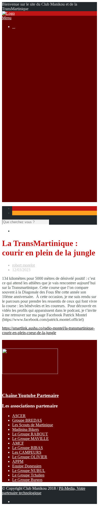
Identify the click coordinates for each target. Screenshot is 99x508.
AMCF (18, 443)
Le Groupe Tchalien (28, 475)
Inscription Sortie (36, 104)
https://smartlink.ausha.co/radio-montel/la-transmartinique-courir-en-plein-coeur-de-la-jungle (48, 330)
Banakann (30, 154)
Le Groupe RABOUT (30, 434)
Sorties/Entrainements (29, 99)
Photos (27, 177)
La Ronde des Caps (38, 85)
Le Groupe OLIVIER (29, 457)
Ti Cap (27, 136)
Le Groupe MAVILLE (30, 438)
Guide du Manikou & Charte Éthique (52, 58)
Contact (18, 195)
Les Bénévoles (34, 44)
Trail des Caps (33, 163)
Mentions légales (35, 62)
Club (16, 40)
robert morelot (23, 265)
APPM (17, 461)
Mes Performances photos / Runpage (51, 186)
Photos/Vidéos (23, 172)
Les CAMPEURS (26, 452)
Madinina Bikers (25, 429)
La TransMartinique (38, 76)
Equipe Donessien (26, 466)
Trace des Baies (34, 168)
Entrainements (33, 117)
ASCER (19, 416)
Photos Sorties (33, 108)
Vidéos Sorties (33, 113)
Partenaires (21, 190)
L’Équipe (29, 53)
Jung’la (28, 149)
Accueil (18, 35)
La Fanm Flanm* (36, 140)
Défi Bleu (30, 158)
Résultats (19, 122)
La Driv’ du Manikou (39, 81)
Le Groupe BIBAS (27, 448)
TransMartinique (35, 145)
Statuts (27, 67)
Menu (6, 18)
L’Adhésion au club (38, 49)
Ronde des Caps (35, 131)
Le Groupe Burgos (27, 480)
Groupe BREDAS (27, 420)
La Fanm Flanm (35, 90)
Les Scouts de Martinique (32, 425)
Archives (29, 94)
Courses (18, 72)
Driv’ (26, 126)
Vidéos (28, 181)
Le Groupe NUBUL (28, 470)
